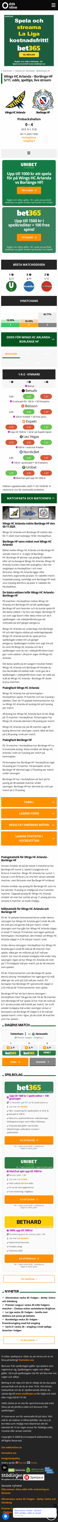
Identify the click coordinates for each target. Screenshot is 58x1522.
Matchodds (11, 354)
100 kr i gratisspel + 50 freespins (31, 462)
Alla (38, 363)
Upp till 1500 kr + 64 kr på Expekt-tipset (31, 432)
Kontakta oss (26, 1360)
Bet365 (24, 1106)
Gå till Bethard (27, 1258)
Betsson (31, 406)
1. (46, 279)
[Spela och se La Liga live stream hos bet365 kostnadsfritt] (29, 65)
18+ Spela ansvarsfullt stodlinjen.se (29, 1146)
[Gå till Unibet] (29, 1163)
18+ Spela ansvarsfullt (25, 1092)
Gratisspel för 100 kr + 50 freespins (31, 401)
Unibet (31, 467)
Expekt (31, 421)
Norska (22, 1462)
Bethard (25, 1238)
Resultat (20, 363)
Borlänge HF (43, 112)
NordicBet (31, 451)
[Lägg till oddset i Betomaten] (8, 1047)
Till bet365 (27, 237)
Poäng (46, 354)
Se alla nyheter (28, 1340)
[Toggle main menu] (53, 5)
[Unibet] (11, 286)
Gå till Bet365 (27, 1140)
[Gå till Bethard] (29, 1222)
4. (29, 279)
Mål (29, 354)
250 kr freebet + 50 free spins (31, 416)
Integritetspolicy (10, 1458)
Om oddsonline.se (11, 1447)
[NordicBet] (29, 286)
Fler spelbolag (27, 1279)
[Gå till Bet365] (29, 1087)
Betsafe (31, 390)
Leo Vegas (31, 436)
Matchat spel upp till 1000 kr (31, 478)
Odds (13, 1061)
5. (11, 279)
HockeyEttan (29, 139)
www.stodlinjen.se (25, 1393)
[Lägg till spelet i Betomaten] (12, 274)
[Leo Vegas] (46, 286)
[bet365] (11, 1053)
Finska (33, 1462)
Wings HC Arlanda (15, 112)
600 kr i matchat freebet (31, 447)
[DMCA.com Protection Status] (17, 1470)
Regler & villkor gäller (44, 1092)
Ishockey (7, 71)
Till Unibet (27, 190)
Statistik (41, 1061)
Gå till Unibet (27, 1199)
